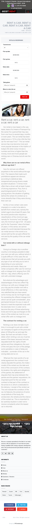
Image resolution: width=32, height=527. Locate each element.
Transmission (7, 44)
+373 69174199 (17, 8)
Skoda (4, 495)
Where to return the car (9, 89)
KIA (16, 491)
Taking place (6, 82)
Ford (21, 491)
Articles (28, 30)
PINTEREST (10, 509)
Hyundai (27, 491)
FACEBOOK (10, 505)
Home (22, 30)
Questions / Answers (8, 476)
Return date (6, 67)
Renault (4, 491)
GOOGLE (23, 509)
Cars (4, 468)
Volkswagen (18, 495)
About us (5, 471)
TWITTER (23, 505)
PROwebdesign (19, 523)
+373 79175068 (21, 5)
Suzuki (11, 491)
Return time (6, 74)
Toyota (10, 495)
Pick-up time (6, 59)
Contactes (6, 479)
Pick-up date (6, 51)
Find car (24, 97)
